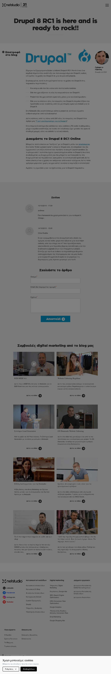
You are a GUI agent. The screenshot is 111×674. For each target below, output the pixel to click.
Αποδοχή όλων (28, 669)
